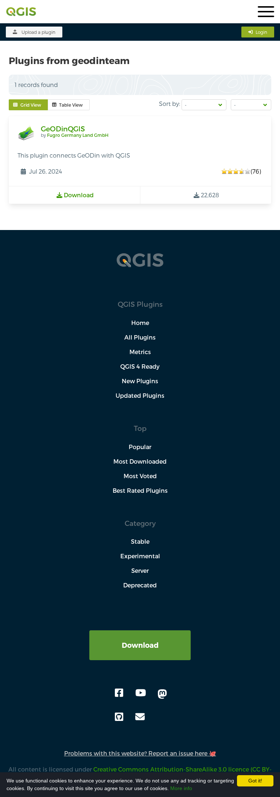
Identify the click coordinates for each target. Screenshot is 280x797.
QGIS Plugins (140, 304)
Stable (140, 541)
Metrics (140, 351)
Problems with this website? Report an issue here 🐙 (140, 753)
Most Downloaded (140, 461)
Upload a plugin (38, 32)
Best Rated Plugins (140, 490)
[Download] (140, 634)
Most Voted (140, 475)
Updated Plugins (140, 395)
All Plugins (140, 337)
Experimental (140, 555)
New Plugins (140, 380)
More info (181, 788)
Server (140, 570)
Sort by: (169, 103)
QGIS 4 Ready (140, 366)
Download (140, 645)
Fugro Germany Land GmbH (77, 135)
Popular (140, 446)
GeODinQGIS (63, 128)
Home (140, 322)
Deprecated (140, 585)
